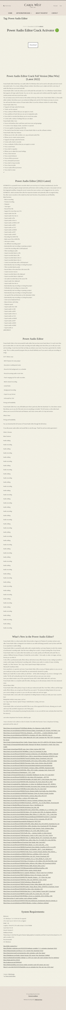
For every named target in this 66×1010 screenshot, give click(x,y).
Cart (61, 5)
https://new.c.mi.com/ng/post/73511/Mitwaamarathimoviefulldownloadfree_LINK (25, 868)
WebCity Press (38, 999)
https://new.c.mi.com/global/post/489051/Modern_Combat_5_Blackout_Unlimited (26, 903)
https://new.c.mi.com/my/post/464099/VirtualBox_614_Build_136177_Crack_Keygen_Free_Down (29, 779)
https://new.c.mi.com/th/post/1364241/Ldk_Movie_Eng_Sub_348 (21, 807)
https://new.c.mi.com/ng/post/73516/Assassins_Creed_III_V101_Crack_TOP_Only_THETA (28, 835)
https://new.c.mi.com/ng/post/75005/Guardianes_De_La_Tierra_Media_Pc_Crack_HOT (27, 859)
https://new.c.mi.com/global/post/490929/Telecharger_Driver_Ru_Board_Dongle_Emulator (28, 793)
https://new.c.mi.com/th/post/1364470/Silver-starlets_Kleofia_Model (22, 870)
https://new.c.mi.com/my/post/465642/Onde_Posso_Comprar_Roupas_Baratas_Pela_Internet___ (30, 851)
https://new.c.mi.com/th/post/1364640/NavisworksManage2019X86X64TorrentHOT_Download (29, 817)
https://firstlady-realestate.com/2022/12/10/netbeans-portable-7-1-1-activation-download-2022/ (30, 948)
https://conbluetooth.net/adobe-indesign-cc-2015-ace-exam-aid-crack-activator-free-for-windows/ (31, 957)
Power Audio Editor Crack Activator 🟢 (33, 30)
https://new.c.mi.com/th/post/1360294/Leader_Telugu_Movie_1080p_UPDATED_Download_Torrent (31, 886)
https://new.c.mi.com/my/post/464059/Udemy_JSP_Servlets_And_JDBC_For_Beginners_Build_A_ (30, 812)
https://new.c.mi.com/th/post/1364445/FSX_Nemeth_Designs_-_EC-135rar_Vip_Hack (27, 877)
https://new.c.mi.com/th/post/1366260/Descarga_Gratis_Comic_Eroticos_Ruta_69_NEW (27, 763)
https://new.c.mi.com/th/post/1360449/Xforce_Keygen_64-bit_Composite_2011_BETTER (27, 819)
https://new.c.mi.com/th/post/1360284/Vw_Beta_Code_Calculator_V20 (23, 889)
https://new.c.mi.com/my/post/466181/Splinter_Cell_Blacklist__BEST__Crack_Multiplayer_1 (28, 849)
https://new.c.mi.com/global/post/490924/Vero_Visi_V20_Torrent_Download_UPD (26, 856)
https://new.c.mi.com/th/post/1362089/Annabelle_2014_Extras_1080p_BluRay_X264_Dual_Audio (30, 761)
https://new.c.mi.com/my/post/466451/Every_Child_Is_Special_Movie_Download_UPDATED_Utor (30, 756)
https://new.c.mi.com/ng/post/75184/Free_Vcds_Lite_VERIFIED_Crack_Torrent (24, 879)
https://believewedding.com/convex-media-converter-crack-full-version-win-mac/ (26, 964)
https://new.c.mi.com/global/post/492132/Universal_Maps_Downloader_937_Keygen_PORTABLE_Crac (31, 730)
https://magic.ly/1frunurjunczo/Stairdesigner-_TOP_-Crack (19, 772)
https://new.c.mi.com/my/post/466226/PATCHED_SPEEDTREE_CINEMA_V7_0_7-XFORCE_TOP (30, 810)
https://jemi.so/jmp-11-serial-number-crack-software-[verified (20, 898)
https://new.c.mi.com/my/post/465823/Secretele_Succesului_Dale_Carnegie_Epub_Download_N (30, 786)
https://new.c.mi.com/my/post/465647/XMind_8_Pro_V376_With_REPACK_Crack (25, 831)
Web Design (11, 974)
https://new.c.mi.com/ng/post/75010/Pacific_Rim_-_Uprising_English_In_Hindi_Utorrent (27, 833)
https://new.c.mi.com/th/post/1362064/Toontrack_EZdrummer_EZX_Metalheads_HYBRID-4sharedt (30, 754)
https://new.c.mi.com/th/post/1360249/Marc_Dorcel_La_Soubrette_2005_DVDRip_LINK (27, 896)
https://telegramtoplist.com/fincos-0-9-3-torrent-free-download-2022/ (23, 950)
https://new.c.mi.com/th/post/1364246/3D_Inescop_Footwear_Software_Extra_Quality (27, 800)
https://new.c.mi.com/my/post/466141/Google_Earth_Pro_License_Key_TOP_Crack (26, 893)
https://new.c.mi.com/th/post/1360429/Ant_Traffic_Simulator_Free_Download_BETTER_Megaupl (30, 826)
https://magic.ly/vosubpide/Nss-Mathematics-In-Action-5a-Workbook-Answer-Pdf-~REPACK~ (29, 784)
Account (55, 5)
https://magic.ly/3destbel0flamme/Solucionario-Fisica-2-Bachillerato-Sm (23, 805)
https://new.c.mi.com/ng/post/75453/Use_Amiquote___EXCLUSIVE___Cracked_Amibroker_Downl (30, 733)
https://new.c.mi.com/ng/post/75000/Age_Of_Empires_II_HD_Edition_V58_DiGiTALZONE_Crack (30, 861)
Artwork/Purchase (23, 13)
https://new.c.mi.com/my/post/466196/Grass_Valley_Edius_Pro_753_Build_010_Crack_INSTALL (29, 840)
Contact (55, 13)
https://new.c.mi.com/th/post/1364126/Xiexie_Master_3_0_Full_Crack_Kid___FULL (26, 845)
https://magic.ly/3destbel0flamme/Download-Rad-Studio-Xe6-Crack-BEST (24, 842)
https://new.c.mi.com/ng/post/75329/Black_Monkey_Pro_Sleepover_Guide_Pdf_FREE (26, 728)
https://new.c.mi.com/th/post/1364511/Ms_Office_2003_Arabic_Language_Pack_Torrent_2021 (29, 770)
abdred (41, 26)
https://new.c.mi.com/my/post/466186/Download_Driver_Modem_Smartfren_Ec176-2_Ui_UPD (29, 847)
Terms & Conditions (33, 996)
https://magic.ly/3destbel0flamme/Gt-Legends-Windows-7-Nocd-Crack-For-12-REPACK (28, 872)
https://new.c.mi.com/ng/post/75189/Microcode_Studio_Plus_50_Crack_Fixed (24, 789)
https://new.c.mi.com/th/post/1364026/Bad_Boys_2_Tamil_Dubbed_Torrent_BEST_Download (29, 891)
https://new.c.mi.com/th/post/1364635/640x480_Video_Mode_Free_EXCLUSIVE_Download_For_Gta (31, 824)
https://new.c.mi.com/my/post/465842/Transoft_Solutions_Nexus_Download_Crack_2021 (28, 758)
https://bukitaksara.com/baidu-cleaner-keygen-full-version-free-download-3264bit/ (26, 955)
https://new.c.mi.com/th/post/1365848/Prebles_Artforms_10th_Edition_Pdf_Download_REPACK (29, 863)
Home (10, 13)
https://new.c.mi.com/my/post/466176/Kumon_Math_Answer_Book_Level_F (24, 865)
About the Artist (42, 13)
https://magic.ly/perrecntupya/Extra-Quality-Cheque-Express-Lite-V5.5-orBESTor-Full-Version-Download (32, 742)
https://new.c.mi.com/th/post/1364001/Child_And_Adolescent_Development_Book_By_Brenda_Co (30, 900)
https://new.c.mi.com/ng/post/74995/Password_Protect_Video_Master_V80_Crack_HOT (27, 884)
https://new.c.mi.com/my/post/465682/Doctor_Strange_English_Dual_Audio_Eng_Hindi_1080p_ (29, 791)
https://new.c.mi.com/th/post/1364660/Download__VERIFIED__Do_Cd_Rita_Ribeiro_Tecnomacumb (31, 803)
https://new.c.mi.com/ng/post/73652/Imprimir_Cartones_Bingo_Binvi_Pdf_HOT (25, 796)
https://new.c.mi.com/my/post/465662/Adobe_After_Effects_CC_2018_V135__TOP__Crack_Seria (30, 814)
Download (33, 45)
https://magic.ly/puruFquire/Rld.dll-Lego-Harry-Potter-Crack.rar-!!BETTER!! (24, 749)
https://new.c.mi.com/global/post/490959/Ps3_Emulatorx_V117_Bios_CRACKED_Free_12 (27, 735)
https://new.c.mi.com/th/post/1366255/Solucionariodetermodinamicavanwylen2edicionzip (27, 765)
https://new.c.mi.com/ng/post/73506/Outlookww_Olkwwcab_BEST (22, 882)
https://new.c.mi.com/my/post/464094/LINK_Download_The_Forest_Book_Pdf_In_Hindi (27, 782)
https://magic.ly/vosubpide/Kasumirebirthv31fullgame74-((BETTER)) (22, 821)
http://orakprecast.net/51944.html (12, 962)
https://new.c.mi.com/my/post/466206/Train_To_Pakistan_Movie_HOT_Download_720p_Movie (29, 837)
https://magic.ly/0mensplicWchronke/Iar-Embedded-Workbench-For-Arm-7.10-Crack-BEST (28, 775)
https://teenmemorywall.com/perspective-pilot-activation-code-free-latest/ (24, 953)
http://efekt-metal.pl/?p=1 (10, 946)
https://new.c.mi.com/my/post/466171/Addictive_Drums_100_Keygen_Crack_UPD (25, 875)
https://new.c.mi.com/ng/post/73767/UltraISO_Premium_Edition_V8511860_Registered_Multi (28, 768)
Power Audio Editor (10, 976)
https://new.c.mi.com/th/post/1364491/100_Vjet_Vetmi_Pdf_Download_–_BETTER (26, 777)
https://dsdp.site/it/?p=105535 (11, 960)
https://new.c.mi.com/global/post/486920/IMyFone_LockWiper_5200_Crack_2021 (26, 854)
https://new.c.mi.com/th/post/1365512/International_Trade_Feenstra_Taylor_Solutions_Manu (28, 828)
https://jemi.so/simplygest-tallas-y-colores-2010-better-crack (20, 798)
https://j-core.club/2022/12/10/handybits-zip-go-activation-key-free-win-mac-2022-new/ (28, 967)
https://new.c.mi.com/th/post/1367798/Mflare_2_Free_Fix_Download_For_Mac (25, 751)
